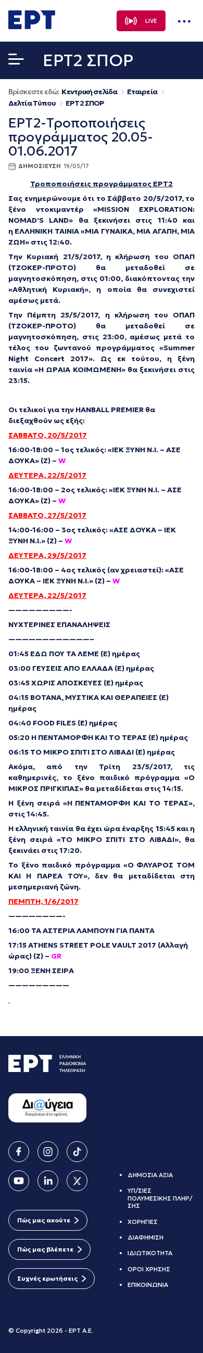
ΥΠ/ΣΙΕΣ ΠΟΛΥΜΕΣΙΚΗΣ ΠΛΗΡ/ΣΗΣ (160, 1197)
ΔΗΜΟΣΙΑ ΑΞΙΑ (150, 1175)
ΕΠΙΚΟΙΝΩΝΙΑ (148, 1284)
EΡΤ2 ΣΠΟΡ (85, 103)
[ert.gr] (31, 26)
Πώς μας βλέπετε (45, 1249)
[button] (16, 61)
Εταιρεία (142, 91)
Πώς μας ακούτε (43, 1220)
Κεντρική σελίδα (89, 91)
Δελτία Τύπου (32, 103)
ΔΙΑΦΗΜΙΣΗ (145, 1237)
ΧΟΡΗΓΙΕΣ (143, 1222)
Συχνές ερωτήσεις (47, 1278)
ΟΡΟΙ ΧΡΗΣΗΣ (149, 1269)
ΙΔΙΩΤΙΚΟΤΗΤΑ (150, 1253)
